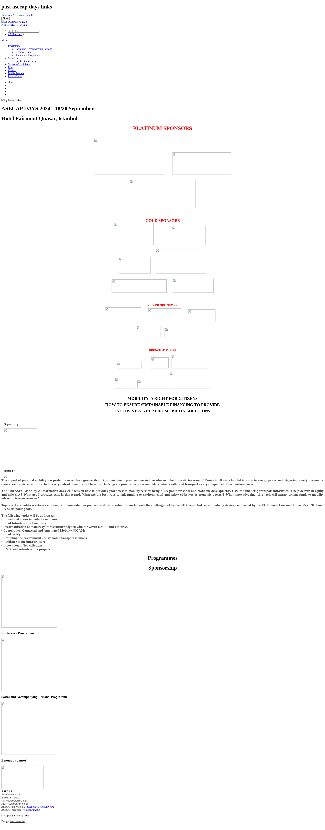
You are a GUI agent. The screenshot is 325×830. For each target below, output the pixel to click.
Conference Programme (27, 55)
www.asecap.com (31, 809)
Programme (14, 45)
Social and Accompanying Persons (33, 48)
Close (5, 18)
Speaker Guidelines (25, 61)
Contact (12, 70)
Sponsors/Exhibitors (19, 64)
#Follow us (15, 34)
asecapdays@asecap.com (40, 806)
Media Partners (16, 73)
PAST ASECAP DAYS (14, 24)
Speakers (13, 58)
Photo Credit (15, 76)
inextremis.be (17, 821)
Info (10, 67)
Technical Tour (23, 52)
